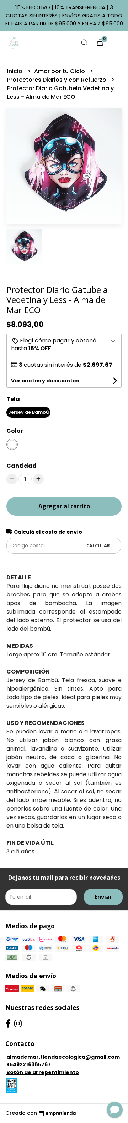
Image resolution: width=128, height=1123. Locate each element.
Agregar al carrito (64, 506)
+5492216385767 (28, 1064)
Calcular (98, 545)
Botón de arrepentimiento (42, 1072)
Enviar (103, 897)
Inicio (15, 71)
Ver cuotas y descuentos (45, 380)
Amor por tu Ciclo (60, 71)
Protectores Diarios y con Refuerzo (57, 80)
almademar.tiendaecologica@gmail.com (63, 1057)
